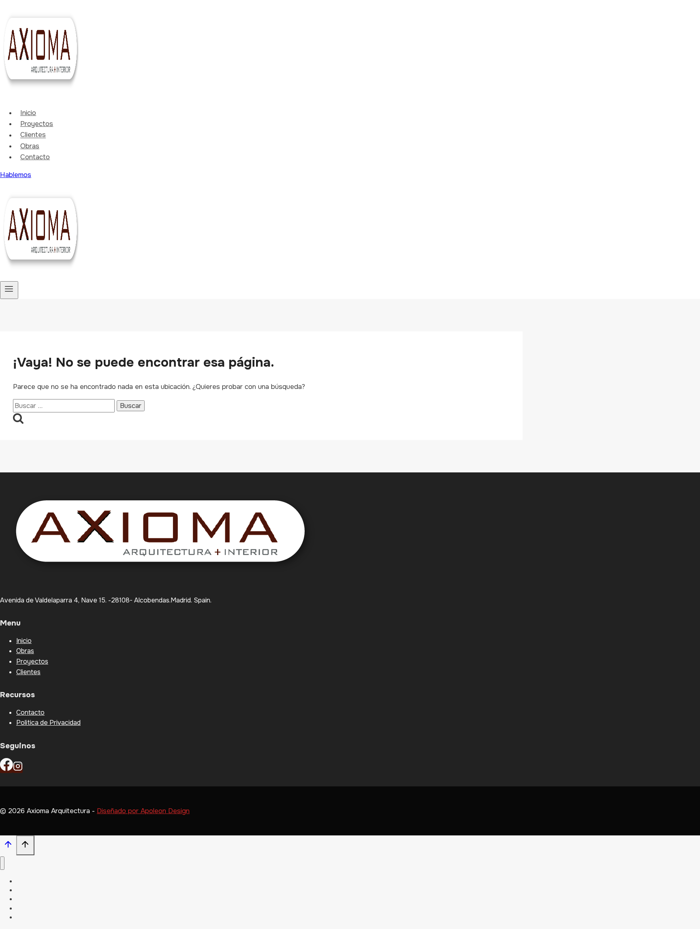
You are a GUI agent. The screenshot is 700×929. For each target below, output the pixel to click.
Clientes (33, 135)
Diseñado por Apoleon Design (143, 811)
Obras (29, 146)
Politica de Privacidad (48, 722)
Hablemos (15, 175)
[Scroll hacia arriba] (8, 846)
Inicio (28, 113)
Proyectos (36, 124)
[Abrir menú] (9, 290)
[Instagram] (18, 769)
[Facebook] (6, 769)
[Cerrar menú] (2, 863)
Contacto (35, 157)
